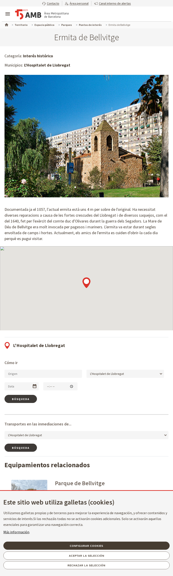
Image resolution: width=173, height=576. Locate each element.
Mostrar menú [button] (8, 10)
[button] (50, 3)
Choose (34, 386)
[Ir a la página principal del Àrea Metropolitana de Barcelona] (42, 14)
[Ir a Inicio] (6, 24)
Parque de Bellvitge (80, 483)
